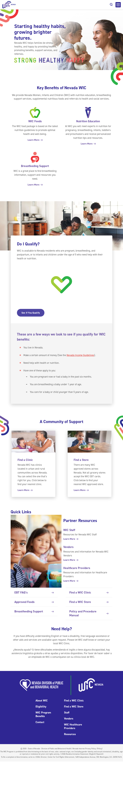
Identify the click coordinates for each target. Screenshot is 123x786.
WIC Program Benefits (43, 714)
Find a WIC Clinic (80, 592)
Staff (66, 712)
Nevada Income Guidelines (80, 355)
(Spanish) (99, 754)
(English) (92, 754)
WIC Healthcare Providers (73, 726)
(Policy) (99, 748)
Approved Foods (24, 602)
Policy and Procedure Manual (82, 613)
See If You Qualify (30, 312)
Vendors (68, 718)
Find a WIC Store (80, 602)
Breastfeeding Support (28, 611)
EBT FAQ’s (21, 592)
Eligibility (41, 706)
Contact (40, 722)
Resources (70, 734)
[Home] (9, 4)
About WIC (42, 700)
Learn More (34, 139)
